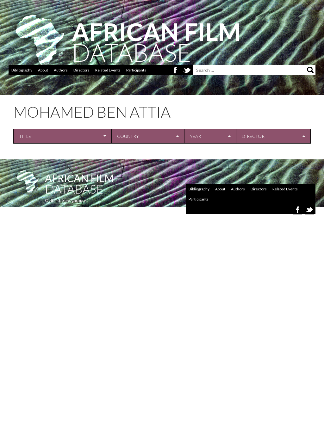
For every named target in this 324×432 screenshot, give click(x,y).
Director (253, 136)
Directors (81, 70)
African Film (79, 178)
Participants (136, 70)
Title (25, 136)
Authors (61, 70)
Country (128, 136)
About (43, 70)
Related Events (108, 70)
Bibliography (21, 70)
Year (195, 136)
